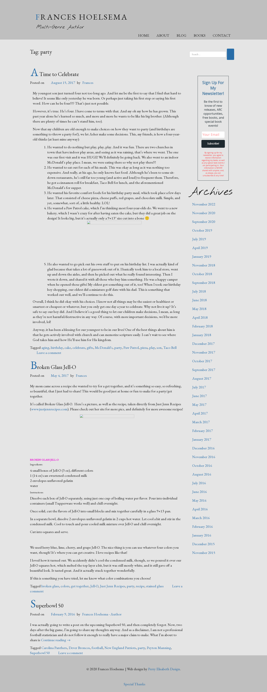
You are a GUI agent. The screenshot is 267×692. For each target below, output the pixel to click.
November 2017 (203, 352)
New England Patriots (120, 647)
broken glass (50, 586)
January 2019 (201, 256)
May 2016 (199, 500)
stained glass (155, 586)
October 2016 (202, 465)
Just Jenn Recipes (112, 586)
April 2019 (200, 247)
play (152, 347)
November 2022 (203, 204)
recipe (140, 586)
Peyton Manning (159, 647)
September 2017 (203, 369)
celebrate (78, 347)
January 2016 (201, 535)
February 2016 (202, 526)
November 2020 (203, 213)
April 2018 (200, 317)
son (159, 347)
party (118, 347)
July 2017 (199, 387)
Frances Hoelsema (81, 17)
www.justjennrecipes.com (49, 409)
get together (80, 586)
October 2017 (202, 361)
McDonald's (104, 347)
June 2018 (199, 300)
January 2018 (201, 334)
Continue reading (55, 640)
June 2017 (199, 395)
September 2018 (203, 282)
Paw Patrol (131, 347)
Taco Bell (170, 347)
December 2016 (203, 448)
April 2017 (200, 413)
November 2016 (203, 456)
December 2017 (203, 343)
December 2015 (203, 544)
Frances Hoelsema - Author (102, 614)
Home (143, 35)
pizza (143, 347)
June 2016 (199, 491)
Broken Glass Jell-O (53, 367)
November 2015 (203, 552)
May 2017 (199, 404)
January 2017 (201, 439)
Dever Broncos (79, 647)
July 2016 (199, 483)
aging (45, 347)
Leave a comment (49, 352)
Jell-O (94, 586)
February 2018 (202, 326)
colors (65, 586)
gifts (90, 347)
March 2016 (201, 517)
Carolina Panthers (54, 647)
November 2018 (203, 265)
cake (67, 347)
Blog (181, 35)
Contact (222, 35)
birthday (57, 347)
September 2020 (203, 221)
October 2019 (202, 230)
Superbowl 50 (47, 605)
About (162, 35)
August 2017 (201, 378)
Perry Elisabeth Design (164, 669)
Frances (87, 82)
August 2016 (201, 474)
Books (199, 35)
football (97, 647)
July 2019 (199, 239)
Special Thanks (134, 684)
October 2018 (202, 274)
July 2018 (199, 291)
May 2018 (199, 308)
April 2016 (200, 509)
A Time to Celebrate (55, 74)
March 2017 (201, 422)
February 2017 (202, 430)
